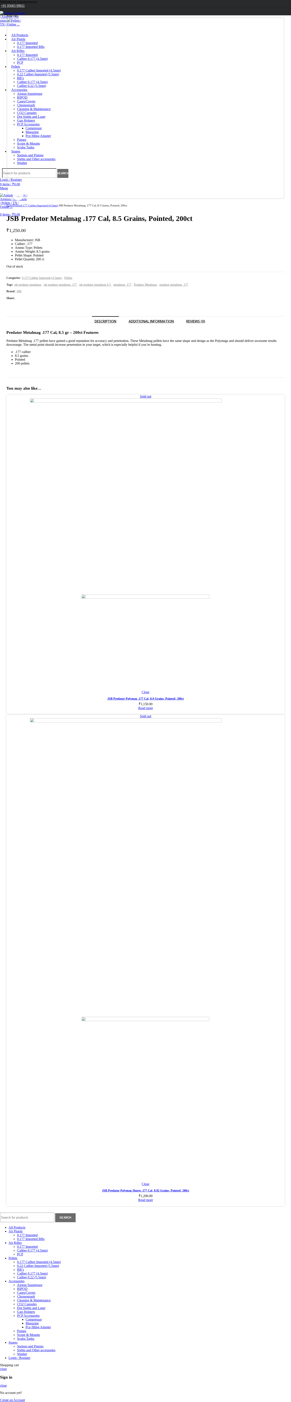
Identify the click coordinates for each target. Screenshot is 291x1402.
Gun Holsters (26, 1312)
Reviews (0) (195, 321)
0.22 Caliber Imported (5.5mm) (38, 1266)
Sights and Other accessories (36, 1350)
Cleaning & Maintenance (34, 1300)
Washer (22, 1354)
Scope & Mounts (28, 1335)
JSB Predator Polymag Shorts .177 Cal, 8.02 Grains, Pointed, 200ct (145, 1190)
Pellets (17, 205)
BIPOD (22, 1289)
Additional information (151, 321)
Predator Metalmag (145, 284)
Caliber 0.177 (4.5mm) (32, 1250)
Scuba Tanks (25, 1338)
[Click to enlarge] (18, 195)
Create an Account (12, 1400)
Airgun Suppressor (29, 1285)
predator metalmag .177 (173, 284)
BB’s (20, 1269)
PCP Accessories (28, 1315)
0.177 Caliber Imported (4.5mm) (39, 205)
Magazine (32, 1323)
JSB (19, 291)
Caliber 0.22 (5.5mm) (31, 1277)
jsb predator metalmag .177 (60, 284)
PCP (20, 1254)
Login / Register (19, 1358)
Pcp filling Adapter (38, 1327)
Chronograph (26, 1296)
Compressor (34, 1319)
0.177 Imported (27, 1235)
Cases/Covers (26, 1292)
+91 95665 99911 (13, 5)
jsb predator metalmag (27, 284)
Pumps (21, 1331)
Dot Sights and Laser (31, 1308)
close (3, 1369)
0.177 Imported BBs (31, 1239)
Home (9, 205)
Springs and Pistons (30, 1346)
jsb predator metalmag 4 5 (95, 284)
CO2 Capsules (27, 1304)
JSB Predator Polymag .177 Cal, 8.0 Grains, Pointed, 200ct (145, 698)
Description (105, 321)
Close (145, 692)
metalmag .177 (122, 284)
